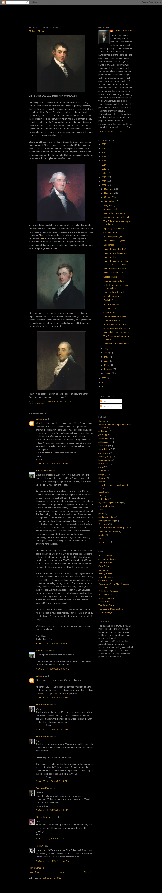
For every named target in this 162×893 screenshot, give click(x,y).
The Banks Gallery (106, 605)
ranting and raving (106, 520)
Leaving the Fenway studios (116, 343)
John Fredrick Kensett (113, 292)
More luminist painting (113, 281)
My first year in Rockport (114, 228)
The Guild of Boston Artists (110, 609)
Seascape (103, 524)
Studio (101, 535)
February (108, 369)
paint (100, 513)
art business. (104, 442)
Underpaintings (105, 612)
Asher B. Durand (111, 304)
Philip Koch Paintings (108, 591)
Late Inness (108, 245)
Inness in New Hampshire (115, 253)
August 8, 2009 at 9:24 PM (52, 810)
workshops (103, 542)
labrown (39, 846)
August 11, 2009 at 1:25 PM (52, 839)
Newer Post (34, 872)
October (108, 197)
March (107, 365)
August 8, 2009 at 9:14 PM (52, 781)
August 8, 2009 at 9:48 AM (52, 463)
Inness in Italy (109, 257)
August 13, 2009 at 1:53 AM (53, 861)
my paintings (104, 506)
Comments (107, 406)
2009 (104, 185)
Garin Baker (103, 566)
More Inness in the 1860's (115, 268)
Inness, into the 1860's (113, 273)
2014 (104, 165)
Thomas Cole (109, 308)
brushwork (103, 463)
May (106, 357)
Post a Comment (36, 868)
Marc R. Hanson (43, 470)
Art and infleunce (106, 555)
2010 (104, 181)
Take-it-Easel (104, 601)
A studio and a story (112, 296)
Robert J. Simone (106, 598)
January (108, 373)
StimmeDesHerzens (45, 817)
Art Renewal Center (107, 559)
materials (102, 499)
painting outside (105, 517)
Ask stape (103, 453)
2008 (104, 378)
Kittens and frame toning (114, 324)
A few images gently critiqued (116, 328)
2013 (104, 169)
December (109, 189)
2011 (104, 177)
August (107, 205)
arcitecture (103, 431)
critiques (102, 471)
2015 (104, 161)
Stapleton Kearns (44, 704)
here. (42, 238)
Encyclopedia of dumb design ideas (114, 485)
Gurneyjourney (105, 570)
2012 (104, 173)
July (106, 348)
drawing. (102, 481)
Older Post (89, 872)
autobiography (104, 456)
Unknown (40, 419)
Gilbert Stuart (109, 312)
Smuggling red (110, 209)
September (109, 201)
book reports (104, 460)
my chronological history (109, 502)
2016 (104, 156)
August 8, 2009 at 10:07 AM (53, 669)
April (106, 361)
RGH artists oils (105, 594)
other (100, 510)
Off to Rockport (110, 232)
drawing (101, 478)
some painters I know (108, 531)
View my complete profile (112, 132)
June (106, 353)
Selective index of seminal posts (113, 528)
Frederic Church (110, 300)
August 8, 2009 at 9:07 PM (52, 729)
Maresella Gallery (106, 577)
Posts (105, 401)
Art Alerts (102, 435)
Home (61, 872)
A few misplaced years (113, 236)
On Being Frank (105, 580)
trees (100, 538)
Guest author (104, 492)
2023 (104, 148)
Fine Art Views (105, 562)
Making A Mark (105, 573)
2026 (104, 144)
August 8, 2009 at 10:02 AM (53, 643)
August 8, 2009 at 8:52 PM (52, 697)
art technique (104, 449)
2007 (104, 382)
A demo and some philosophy (117, 217)
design (101, 474)
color (100, 467)
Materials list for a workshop (116, 332)
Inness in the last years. (114, 241)
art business (104, 438)
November (109, 193)
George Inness (110, 277)
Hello (100, 495)
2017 (104, 152)
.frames (101, 421)
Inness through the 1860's (115, 249)
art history (43, 404)
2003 (104, 386)
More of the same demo (114, 213)
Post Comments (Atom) (52, 878)
